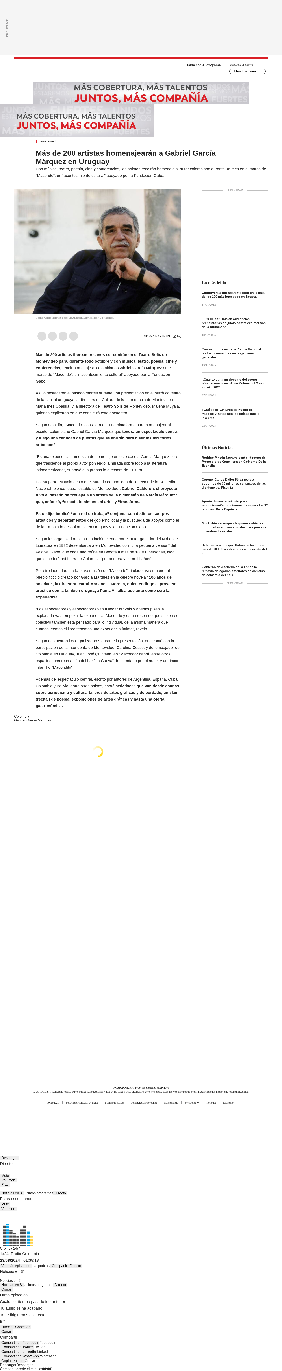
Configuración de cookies (144, 1102)
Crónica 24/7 (10, 1248)
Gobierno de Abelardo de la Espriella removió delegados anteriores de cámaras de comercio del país (233, 571)
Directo (60, 1193)
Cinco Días (149, 1120)
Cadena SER (174, 1113)
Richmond (87, 1126)
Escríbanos (229, 1102)
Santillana (129, 1113)
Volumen (8, 1180)
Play (4, 1184)
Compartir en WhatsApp (20, 1356)
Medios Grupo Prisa (51, 1128)
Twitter (52, 336)
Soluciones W (192, 1102)
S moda (168, 1126)
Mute (5, 1176)
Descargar (8, 1365)
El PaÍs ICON (149, 1126)
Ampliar (172, 197)
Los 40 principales (108, 1113)
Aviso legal (53, 1102)
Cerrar (6, 1289)
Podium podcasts (130, 1126)
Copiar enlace (12, 1361)
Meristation (209, 1126)
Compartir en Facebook (19, 1342)
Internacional (47, 141)
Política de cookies (114, 1102)
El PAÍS (89, 1113)
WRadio (141, 68)
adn (204, 1113)
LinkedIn (63, 336)
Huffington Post (95, 1120)
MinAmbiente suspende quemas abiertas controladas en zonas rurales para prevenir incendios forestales (234, 527)
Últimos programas (38, 1193)
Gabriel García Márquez (32, 720)
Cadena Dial (165, 1120)
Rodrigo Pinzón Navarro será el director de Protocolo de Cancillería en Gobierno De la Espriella (234, 461)
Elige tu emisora (245, 71)
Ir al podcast (41, 1266)
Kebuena (219, 1120)
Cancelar (22, 1327)
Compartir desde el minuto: (25, 1369)
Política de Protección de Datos (82, 1102)
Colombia (21, 716)
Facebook (41, 336)
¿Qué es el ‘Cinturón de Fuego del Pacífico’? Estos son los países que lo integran (231, 413)
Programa (213, 65)
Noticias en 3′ (11, 1193)
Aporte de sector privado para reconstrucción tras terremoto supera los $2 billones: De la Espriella (235, 505)
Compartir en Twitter (17, 1347)
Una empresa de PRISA (51, 1117)
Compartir (59, 1266)
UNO (118, 1120)
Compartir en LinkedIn (18, 1352)
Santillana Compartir (153, 1113)
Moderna (109, 1126)
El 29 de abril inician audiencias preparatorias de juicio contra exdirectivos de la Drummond (234, 323)
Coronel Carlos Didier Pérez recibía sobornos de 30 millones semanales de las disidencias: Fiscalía (234, 483)
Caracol (220, 1113)
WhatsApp (73, 336)
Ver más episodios (15, 1266)
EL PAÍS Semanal (182, 1120)
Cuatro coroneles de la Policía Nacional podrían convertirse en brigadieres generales (231, 353)
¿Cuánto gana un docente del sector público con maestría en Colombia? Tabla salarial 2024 (233, 383)
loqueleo (187, 1126)
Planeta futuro (200, 1120)
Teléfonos (211, 1102)
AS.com (190, 1113)
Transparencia (170, 1102)
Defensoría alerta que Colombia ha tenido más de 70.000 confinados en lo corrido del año (234, 549)
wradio (132, 1120)
